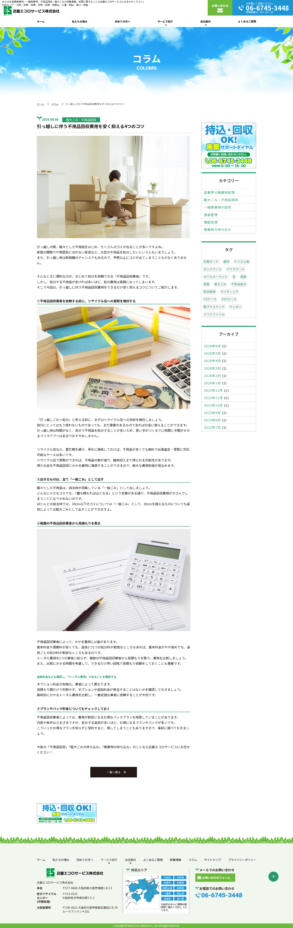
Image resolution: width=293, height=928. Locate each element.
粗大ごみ (220, 284)
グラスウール (235, 269)
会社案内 (205, 21)
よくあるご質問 (247, 21)
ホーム (41, 21)
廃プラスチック (214, 306)
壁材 (226, 261)
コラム (193, 860)
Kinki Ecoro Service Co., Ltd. (143, 925)
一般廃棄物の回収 (217, 207)
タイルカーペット (216, 276)
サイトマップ (212, 860)
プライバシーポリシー (242, 860)
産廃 (206, 284)
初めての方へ (122, 21)
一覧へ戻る (114, 772)
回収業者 (210, 291)
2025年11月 (213, 398)
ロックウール (213, 269)
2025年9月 (212, 413)
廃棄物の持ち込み (217, 229)
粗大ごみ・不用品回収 (221, 200)
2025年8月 (212, 420)
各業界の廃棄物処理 (219, 192)
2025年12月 (213, 390)
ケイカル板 (241, 261)
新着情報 (175, 860)
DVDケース (229, 299)
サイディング (229, 291)
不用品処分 (238, 284)
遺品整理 (211, 215)
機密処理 (211, 222)
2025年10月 (213, 405)
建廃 (243, 276)
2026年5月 (212, 353)
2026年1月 (212, 383)
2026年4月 (212, 361)
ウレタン (235, 306)
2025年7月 (212, 427)
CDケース (210, 299)
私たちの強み (80, 21)
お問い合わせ (220, 6)
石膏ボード (211, 261)
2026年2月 (212, 376)
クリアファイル (214, 314)
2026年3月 (212, 368)
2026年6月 (212, 346)
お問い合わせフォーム (216, 878)
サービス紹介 (165, 21)
